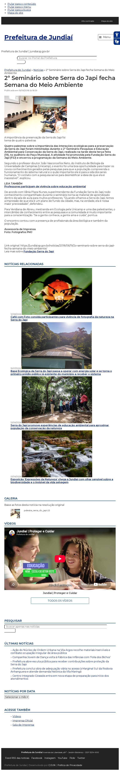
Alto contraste (87, 21)
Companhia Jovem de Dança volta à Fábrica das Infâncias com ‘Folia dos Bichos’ (61, 657)
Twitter (81, 758)
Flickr (72, 758)
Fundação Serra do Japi (39, 251)
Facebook (36, 758)
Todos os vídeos (60, 600)
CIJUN (51, 765)
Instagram (50, 758)
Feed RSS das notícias (17, 758)
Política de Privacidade (70, 765)
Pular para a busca (19, 9)
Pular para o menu (19, 6)
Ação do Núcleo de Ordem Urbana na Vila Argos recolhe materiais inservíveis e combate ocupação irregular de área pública (60, 651)
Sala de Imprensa (23, 724)
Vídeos (16, 716)
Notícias (38, 70)
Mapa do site (15, 12)
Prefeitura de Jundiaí (38, 37)
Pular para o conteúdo (22, 3)
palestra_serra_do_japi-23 (35, 510)
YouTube (62, 758)
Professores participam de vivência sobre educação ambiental (45, 186)
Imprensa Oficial (22, 720)
